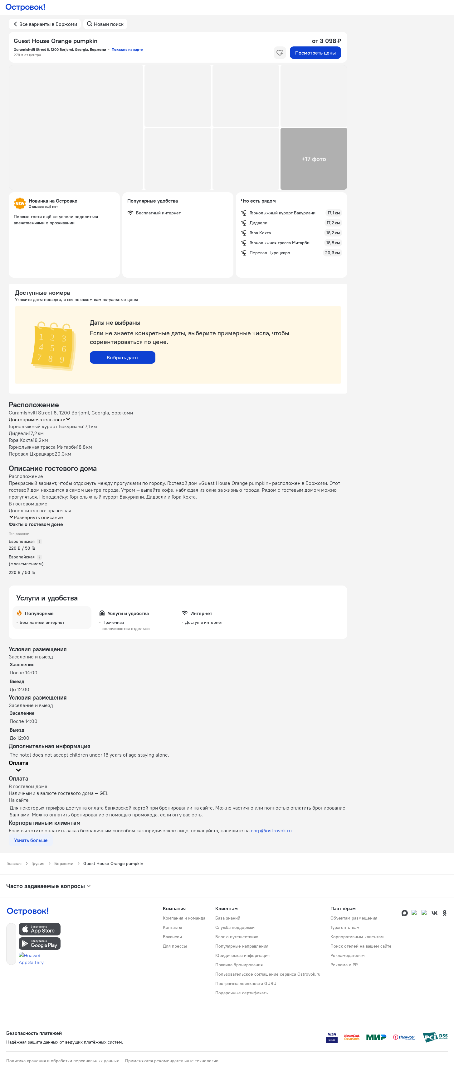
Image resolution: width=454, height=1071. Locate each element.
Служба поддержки (235, 927)
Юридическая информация (242, 955)
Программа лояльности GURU (245, 983)
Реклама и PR (344, 965)
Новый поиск (109, 24)
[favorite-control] (280, 52)
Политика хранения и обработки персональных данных (62, 1061)
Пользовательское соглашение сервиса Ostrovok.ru (267, 974)
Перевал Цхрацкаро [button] (32, 454)
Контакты (172, 927)
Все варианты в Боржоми (48, 24)
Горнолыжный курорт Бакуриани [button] (46, 426)
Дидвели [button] (19, 433)
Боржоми (63, 863)
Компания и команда (184, 918)
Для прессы (175, 946)
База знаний (227, 918)
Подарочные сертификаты (242, 993)
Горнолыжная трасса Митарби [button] (43, 447)
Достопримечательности (37, 419)
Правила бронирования (239, 965)
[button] (76, 127)
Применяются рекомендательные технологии (171, 1061)
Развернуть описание (38, 517)
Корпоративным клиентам (357, 937)
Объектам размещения (353, 918)
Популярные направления (241, 946)
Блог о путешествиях (236, 937)
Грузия (38, 863)
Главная (14, 863)
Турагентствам (344, 927)
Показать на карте (127, 49)
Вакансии (172, 937)
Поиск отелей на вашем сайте (361, 946)
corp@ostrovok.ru (271, 830)
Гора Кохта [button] (21, 440)
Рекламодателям (347, 955)
